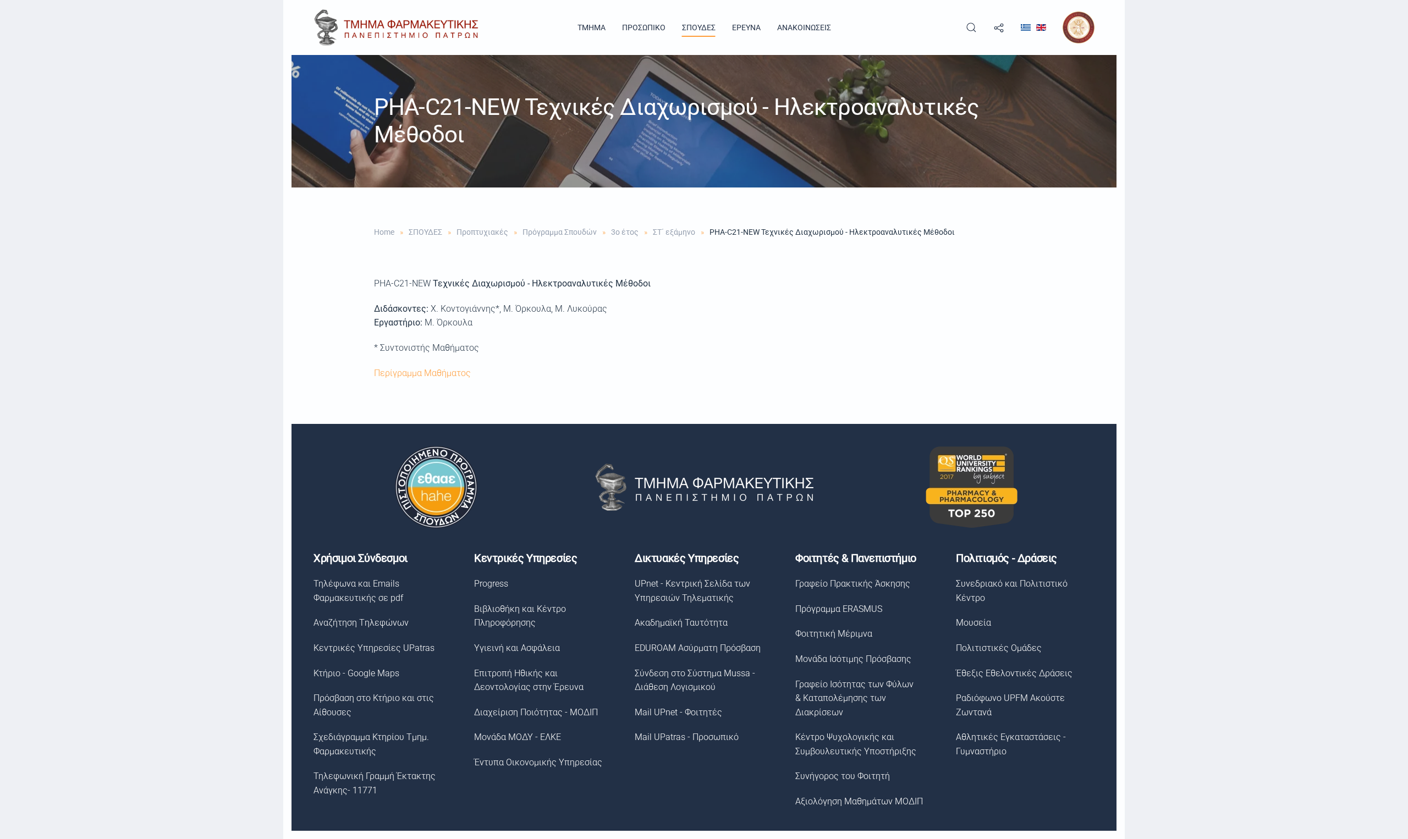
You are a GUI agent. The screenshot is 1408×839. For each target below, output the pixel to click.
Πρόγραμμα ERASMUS (838, 609)
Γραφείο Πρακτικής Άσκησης (852, 583)
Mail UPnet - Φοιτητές (678, 712)
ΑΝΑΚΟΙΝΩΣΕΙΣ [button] (804, 27)
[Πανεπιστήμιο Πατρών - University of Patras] (1078, 27)
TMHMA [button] (592, 27)
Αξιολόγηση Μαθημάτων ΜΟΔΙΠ (859, 801)
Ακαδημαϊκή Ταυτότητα (681, 622)
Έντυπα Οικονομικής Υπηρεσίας (538, 762)
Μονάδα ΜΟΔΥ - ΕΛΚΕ (517, 737)
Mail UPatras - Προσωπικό (687, 737)
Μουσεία (973, 622)
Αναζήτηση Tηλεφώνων (361, 622)
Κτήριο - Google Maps (356, 673)
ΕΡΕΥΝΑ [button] (746, 27)
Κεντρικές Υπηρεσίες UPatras (374, 648)
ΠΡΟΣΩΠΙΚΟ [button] (644, 27)
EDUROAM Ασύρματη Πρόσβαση (698, 648)
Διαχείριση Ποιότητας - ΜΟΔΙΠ (536, 712)
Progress (491, 583)
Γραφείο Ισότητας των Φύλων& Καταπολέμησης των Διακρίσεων (854, 698)
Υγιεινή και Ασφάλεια (517, 648)
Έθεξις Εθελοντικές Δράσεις (1014, 673)
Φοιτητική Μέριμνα (833, 633)
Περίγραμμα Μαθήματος (422, 373)
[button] (971, 27)
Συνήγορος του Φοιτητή (842, 776)
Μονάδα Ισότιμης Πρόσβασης (853, 659)
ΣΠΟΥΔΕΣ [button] (699, 27)
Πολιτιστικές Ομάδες (999, 648)
